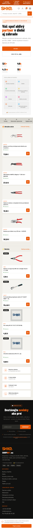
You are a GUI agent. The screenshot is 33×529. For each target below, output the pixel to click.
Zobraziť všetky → (26, 126)
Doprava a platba (6, 490)
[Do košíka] (28, 153)
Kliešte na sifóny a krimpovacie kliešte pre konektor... (15, 147)
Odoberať (25, 427)
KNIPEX (5, 144)
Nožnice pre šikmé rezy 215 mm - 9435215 (14, 231)
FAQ (3, 502)
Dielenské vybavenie (16, 121)
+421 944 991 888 (6, 509)
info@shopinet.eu (6, 511)
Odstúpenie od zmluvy (8, 495)
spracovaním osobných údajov (20, 437)
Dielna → (17, 48)
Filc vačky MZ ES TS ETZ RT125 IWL (12, 325)
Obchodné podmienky (8, 497)
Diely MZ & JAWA (16, 54)
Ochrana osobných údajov (9, 500)
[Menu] (30, 8)
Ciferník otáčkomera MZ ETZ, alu (12, 353)
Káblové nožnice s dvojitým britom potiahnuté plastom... (16, 203)
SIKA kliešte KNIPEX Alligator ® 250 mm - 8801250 (14, 175)
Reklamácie (5, 492)
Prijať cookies (16, 526)
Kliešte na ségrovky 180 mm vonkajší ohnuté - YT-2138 (15, 269)
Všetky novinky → (26, 249)
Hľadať (29, 13)
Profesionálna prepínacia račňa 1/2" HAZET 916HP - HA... (15, 297)
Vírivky (5, 121)
